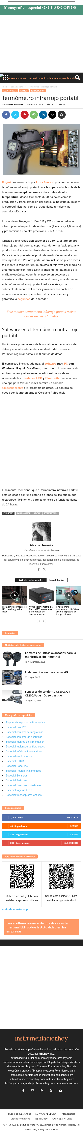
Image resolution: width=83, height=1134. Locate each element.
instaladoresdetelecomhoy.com (27, 1079)
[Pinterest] (25, 115)
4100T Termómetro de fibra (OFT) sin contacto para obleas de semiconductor (41, 610)
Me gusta (72, 817)
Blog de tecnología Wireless (63, 1062)
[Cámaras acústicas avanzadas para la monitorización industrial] (12, 658)
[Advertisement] (41, 45)
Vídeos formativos (20, 1118)
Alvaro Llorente (15, 104)
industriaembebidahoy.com (57, 1074)
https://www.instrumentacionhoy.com (41, 550)
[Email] (52, 115)
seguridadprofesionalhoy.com (38, 1083)
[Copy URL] (71, 115)
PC (66, 363)
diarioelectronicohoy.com (21, 1066)
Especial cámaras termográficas (24, 732)
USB (39, 378)
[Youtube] (60, 1091)
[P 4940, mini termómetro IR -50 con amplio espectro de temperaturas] (68, 595)
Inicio (4, 86)
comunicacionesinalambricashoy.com (25, 1062)
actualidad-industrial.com (25, 1057)
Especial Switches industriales (23, 785)
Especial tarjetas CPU (18, 790)
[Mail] (32, 1091)
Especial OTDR (15, 761)
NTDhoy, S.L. (47, 1053)
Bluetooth (52, 378)
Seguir (74, 825)
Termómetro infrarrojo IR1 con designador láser (14, 609)
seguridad (24, 298)
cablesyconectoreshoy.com (56, 1057)
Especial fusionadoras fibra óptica (25, 746)
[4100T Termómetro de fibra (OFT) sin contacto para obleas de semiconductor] (41, 595)
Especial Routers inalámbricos (23, 770)
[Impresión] (62, 115)
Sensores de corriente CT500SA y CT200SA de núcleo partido (47, 693)
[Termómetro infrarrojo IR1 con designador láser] (14, 595)
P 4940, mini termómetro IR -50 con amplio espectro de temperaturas (68, 610)
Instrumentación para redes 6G (46, 672)
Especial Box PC (16, 727)
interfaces (28, 378)
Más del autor (57, 580)
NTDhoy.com (12, 1083)
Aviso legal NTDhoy (62, 1118)
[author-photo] (41, 531)
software (50, 363)
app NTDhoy (41, 1118)
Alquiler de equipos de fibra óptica (25, 722)
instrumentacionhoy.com (60, 1079)
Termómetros (38, 90)
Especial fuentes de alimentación (25, 741)
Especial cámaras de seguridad (24, 736)
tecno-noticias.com (67, 1083)
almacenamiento (12, 387)
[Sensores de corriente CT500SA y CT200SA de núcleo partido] (12, 697)
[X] (15, 115)
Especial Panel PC (17, 765)
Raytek (23, 90)
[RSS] (42, 1091)
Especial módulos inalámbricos (24, 751)
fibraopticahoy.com (43, 1070)
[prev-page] (39, 621)
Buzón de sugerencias (19, 1113)
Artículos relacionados (31, 580)
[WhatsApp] (34, 115)
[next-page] (44, 621)
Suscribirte (71, 842)
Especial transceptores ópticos (24, 794)
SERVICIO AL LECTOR (46, 1113)
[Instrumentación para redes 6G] (12, 677)
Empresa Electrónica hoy (51, 1066)
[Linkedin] (43, 115)
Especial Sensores (17, 775)
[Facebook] (6, 115)
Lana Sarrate (17, 86)
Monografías (68, 1113)
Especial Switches (16, 780)
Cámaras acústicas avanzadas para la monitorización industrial (50, 655)
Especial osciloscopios (19, 756)
